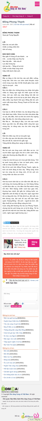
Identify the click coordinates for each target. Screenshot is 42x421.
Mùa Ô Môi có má (10, 327)
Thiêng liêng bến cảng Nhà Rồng (14, 330)
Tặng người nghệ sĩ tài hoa (13, 342)
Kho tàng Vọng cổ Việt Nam (19, 394)
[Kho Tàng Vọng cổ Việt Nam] (14, 7)
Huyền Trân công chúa (11, 366)
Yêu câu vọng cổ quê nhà (12, 324)
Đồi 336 (6, 354)
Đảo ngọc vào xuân (10, 339)
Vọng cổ (30, 16)
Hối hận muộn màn (10, 369)
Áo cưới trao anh (9, 363)
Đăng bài (34, 243)
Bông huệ (7, 360)
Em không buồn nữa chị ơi (12, 374)
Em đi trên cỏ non (9, 377)
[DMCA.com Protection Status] (11, 224)
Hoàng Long (21, 247)
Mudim (32, 419)
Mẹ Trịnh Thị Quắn (10, 345)
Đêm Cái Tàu (8, 357)
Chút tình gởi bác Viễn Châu (13, 333)
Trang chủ (6, 16)
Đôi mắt (6, 351)
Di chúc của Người (10, 336)
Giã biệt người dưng (10, 372)
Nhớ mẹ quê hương (10, 318)
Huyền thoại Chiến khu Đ (12, 321)
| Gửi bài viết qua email (21, 24)
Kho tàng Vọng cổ (18, 16)
